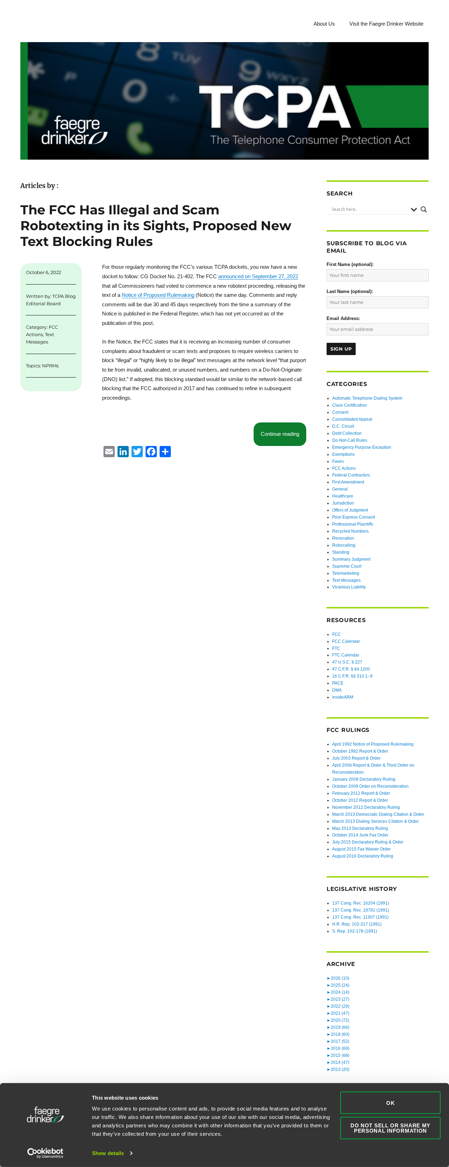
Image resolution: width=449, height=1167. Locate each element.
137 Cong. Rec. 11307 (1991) (360, 917)
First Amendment (348, 482)
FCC (336, 634)
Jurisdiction (343, 503)
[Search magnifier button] (424, 209)
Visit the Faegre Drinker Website (386, 24)
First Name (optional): (350, 264)
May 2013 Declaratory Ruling (360, 828)
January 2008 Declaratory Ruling (363, 779)
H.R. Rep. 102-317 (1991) (357, 924)
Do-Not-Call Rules (349, 440)
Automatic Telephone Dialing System (367, 398)
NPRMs (50, 365)
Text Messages (346, 580)
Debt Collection (347, 433)
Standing (340, 552)
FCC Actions (344, 468)
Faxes (338, 461)
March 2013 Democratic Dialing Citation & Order (378, 814)
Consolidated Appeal (352, 419)
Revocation (343, 538)
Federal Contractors (351, 475)
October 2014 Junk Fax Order (360, 835)
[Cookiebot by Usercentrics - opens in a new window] (45, 1153)
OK (390, 1103)
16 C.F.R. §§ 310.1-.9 (352, 676)
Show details (108, 1153)
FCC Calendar (346, 641)
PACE (337, 683)
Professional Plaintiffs (352, 524)
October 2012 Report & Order (360, 800)
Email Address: (343, 318)
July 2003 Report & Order (356, 758)
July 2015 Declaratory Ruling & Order (367, 842)
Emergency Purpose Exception (361, 447)
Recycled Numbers (350, 531)
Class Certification (349, 405)
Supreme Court (346, 566)
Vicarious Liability (349, 587)
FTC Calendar (345, 655)
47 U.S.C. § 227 (347, 662)
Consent (340, 412)
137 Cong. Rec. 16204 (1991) (360, 903)
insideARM (342, 697)
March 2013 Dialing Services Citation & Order (375, 821)
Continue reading (283, 434)
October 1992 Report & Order (360, 751)
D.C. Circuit (343, 426)
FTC (336, 648)
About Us (324, 24)
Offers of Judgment (350, 510)
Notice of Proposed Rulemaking (158, 295)
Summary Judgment (351, 559)
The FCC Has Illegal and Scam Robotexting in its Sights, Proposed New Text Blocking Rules (155, 225)
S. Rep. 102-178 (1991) (354, 931)
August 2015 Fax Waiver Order (361, 849)
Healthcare (342, 496)
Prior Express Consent (353, 517)
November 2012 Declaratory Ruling (366, 807)
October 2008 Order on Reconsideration (370, 786)
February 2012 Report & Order (361, 793)
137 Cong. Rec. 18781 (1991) (360, 910)
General (340, 489)
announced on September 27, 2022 (258, 276)
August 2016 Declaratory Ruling (362, 856)
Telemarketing (345, 573)
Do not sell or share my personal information (390, 1127)
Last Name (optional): (350, 291)
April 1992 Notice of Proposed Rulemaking (373, 744)
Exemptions (343, 454)
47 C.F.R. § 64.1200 (351, 669)
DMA (337, 690)
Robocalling (343, 545)
